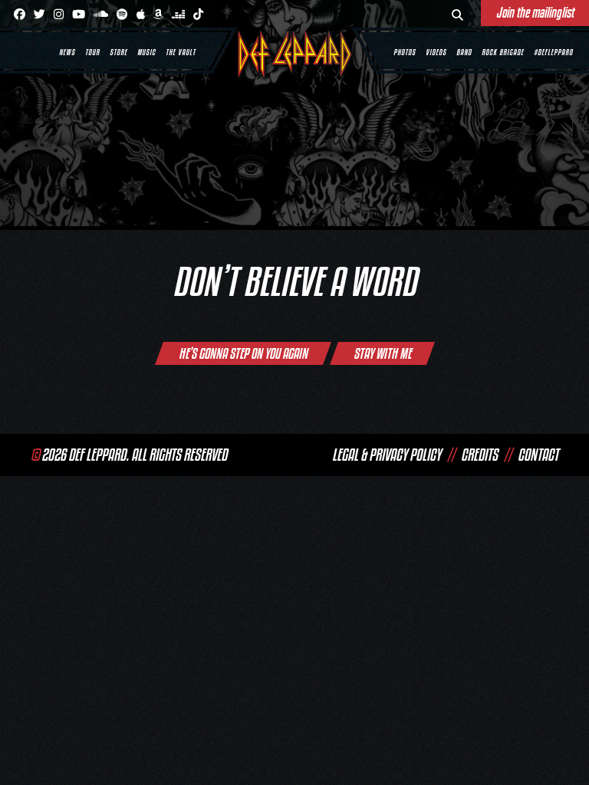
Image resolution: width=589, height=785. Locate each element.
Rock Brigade (503, 52)
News (67, 52)
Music (146, 52)
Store (118, 52)
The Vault (181, 52)
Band (464, 52)
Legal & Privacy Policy (386, 454)
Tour (92, 52)
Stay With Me (382, 353)
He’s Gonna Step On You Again (243, 353)
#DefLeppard (553, 52)
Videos (436, 52)
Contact (538, 454)
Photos (404, 52)
